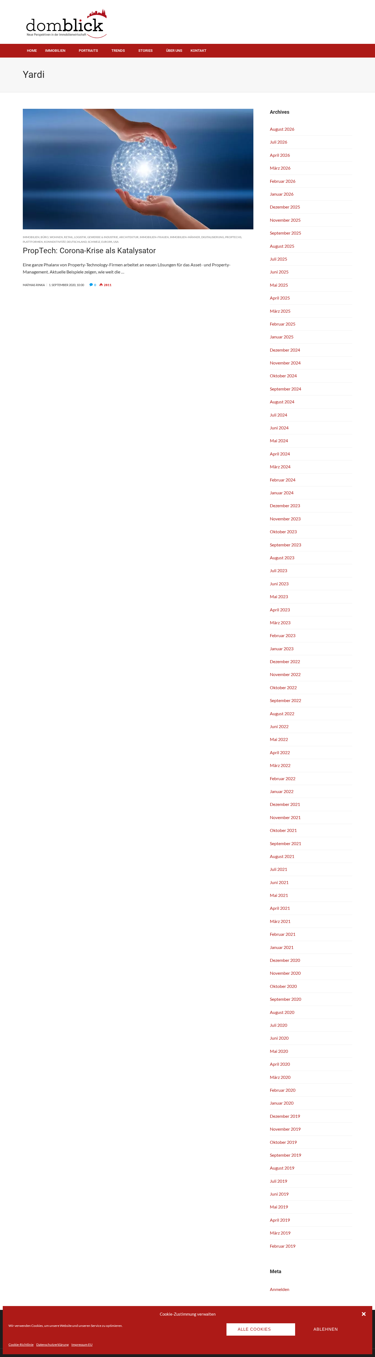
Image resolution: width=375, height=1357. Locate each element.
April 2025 (280, 297)
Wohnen (56, 237)
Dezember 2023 (285, 505)
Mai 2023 (279, 596)
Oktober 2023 (283, 531)
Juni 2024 (279, 427)
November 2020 (285, 973)
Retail (68, 237)
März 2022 (280, 765)
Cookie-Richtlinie (21, 1344)
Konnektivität (55, 241)
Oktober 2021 (283, 830)
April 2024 (280, 453)
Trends (118, 51)
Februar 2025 (282, 323)
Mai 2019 (279, 1206)
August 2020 (282, 1012)
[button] (363, 1314)
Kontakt (198, 51)
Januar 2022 (281, 791)
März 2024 (280, 466)
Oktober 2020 (283, 986)
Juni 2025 (279, 271)
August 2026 (282, 129)
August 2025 (282, 246)
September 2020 (285, 999)
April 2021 (280, 908)
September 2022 (285, 700)
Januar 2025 (281, 336)
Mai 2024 (279, 440)
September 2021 (285, 843)
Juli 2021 (278, 869)
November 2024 (285, 362)
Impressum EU (82, 1344)
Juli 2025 (278, 258)
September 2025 (285, 232)
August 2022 (282, 713)
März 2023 (280, 622)
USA (116, 241)
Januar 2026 (281, 193)
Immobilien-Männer (185, 237)
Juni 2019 (279, 1193)
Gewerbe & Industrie (102, 237)
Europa (106, 241)
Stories (145, 51)
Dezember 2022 (285, 661)
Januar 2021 (281, 947)
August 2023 (282, 557)
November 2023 (285, 518)
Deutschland (77, 241)
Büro (45, 237)
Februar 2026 (282, 181)
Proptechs (233, 237)
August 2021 (282, 856)
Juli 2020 (278, 1025)
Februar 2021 (282, 934)
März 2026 (280, 167)
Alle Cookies (254, 1329)
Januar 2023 (281, 648)
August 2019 (282, 1167)
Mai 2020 (279, 1051)
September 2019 (285, 1155)
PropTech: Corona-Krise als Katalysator (89, 250)
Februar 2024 (282, 479)
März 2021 (280, 921)
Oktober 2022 (283, 687)
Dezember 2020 (285, 960)
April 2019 (280, 1219)
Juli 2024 (278, 414)
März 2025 (280, 310)
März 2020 (280, 1077)
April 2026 (280, 155)
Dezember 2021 (285, 804)
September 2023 (285, 544)
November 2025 (285, 220)
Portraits (88, 51)
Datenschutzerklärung (52, 1344)
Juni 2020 (279, 1037)
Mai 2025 (279, 284)
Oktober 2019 (283, 1142)
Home (32, 51)
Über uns (174, 51)
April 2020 (280, 1064)
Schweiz (94, 241)
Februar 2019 (282, 1245)
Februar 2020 (282, 1090)
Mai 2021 (279, 895)
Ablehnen (326, 1329)
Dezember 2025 (285, 206)
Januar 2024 (281, 492)
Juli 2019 (278, 1181)
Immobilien (55, 51)
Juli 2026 (278, 141)
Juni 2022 (279, 726)
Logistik (80, 237)
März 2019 (280, 1232)
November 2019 (285, 1128)
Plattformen (33, 241)
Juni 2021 (279, 882)
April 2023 (280, 609)
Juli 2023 (278, 570)
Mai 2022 (279, 739)
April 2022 (280, 752)
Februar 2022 (282, 778)
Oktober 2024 (283, 375)
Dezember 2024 (285, 349)
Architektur (129, 237)
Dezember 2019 (285, 1116)
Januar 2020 (281, 1102)
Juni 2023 (279, 583)
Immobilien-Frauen (154, 237)
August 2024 (282, 401)
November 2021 (285, 817)
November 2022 (285, 674)
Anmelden (279, 1289)
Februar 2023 (282, 635)
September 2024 (285, 388)
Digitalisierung (212, 237)
